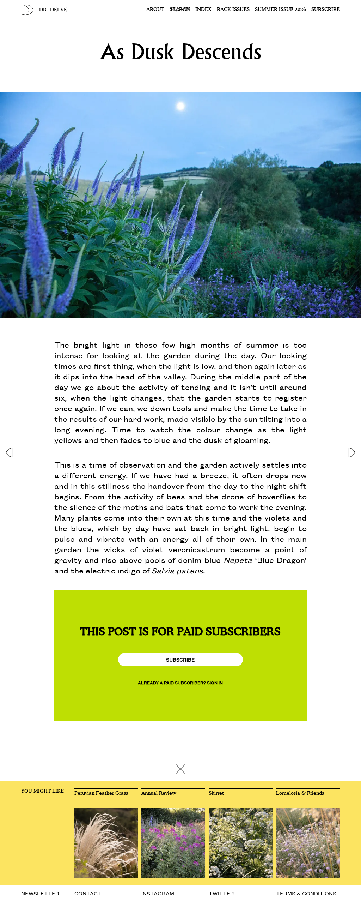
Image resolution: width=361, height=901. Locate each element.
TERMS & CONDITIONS (306, 893)
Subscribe (325, 9)
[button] (9, 450)
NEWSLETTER (40, 893)
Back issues (233, 9)
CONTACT (87, 893)
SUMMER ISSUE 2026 (280, 9)
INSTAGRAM (157, 893)
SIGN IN (215, 682)
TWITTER (221, 893)
